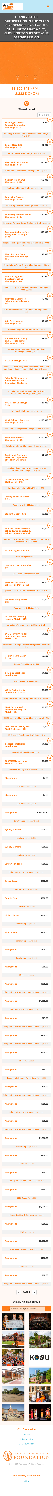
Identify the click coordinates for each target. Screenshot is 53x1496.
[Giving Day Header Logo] (12, 6)
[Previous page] (18, 1292)
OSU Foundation (26, 1443)
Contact (26, 1434)
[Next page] (34, 1292)
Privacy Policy (26, 1439)
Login (26, 1481)
